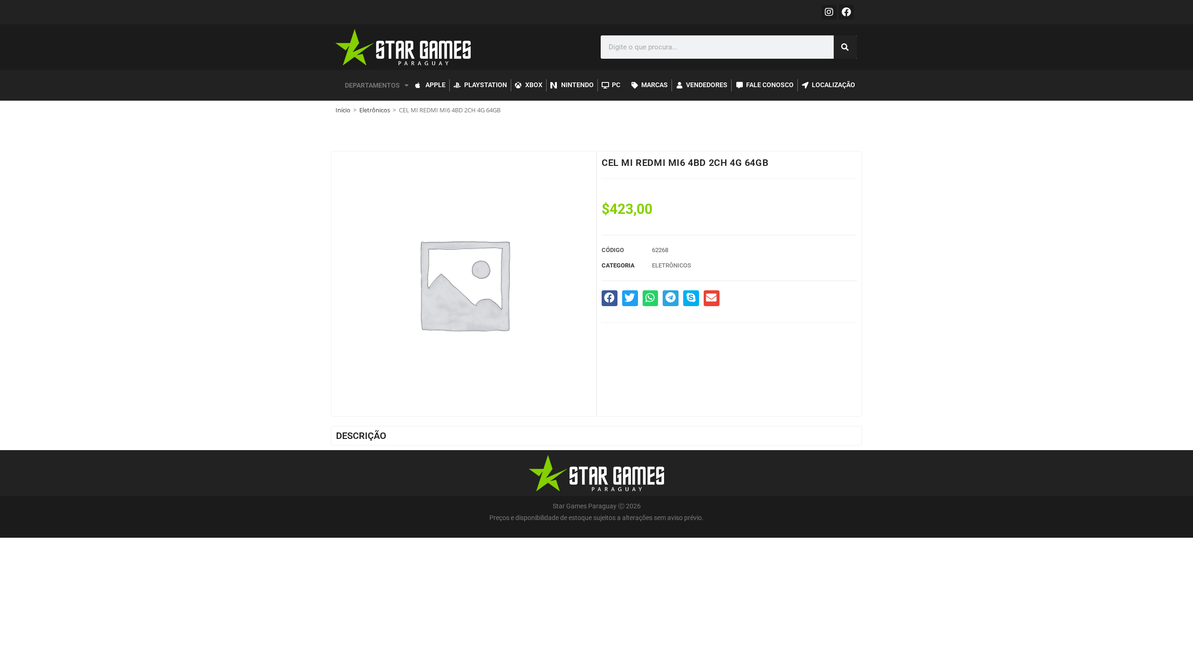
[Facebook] (846, 12)
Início (343, 110)
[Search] (845, 47)
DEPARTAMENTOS (372, 85)
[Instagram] (829, 12)
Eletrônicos (374, 110)
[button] (609, 298)
